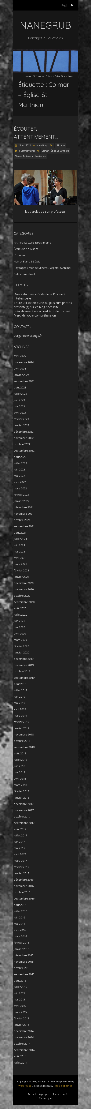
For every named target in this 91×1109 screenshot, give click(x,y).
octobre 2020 (22, 596)
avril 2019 (20, 709)
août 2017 (20, 829)
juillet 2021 (20, 539)
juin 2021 (19, 545)
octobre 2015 (22, 968)
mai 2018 (19, 772)
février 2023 (21, 419)
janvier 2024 (21, 375)
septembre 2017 (24, 823)
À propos (44, 1094)
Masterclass (40, 156)
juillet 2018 (20, 760)
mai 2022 (19, 476)
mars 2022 (20, 488)
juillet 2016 (20, 911)
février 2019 (21, 722)
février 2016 (21, 943)
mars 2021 (20, 564)
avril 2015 (20, 1006)
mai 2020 (19, 627)
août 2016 (20, 905)
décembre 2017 (23, 804)
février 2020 (21, 646)
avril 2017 (20, 854)
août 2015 (20, 980)
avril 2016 (20, 930)
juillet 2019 (20, 690)
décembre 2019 (23, 659)
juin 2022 (19, 469)
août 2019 (20, 684)
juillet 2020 (20, 614)
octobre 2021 (22, 520)
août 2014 (20, 1056)
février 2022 (21, 495)
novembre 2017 (24, 810)
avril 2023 (20, 413)
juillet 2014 (20, 1062)
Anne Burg (41, 145)
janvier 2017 (21, 873)
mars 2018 (20, 785)
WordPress (24, 1085)
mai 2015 (19, 999)
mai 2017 (19, 848)
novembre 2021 (24, 513)
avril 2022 (20, 482)
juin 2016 (19, 917)
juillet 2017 (20, 835)
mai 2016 (19, 924)
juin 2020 (19, 621)
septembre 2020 (24, 602)
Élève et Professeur (24, 156)
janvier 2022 (21, 501)
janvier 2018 (21, 797)
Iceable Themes (63, 1085)
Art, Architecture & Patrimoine (32, 242)
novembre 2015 (24, 961)
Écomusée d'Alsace (26, 249)
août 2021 (20, 532)
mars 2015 (20, 1012)
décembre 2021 (23, 507)
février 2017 (21, 867)
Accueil (28, 76)
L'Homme (60, 145)
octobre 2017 (22, 816)
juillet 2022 (20, 463)
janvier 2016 (21, 949)
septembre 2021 (24, 526)
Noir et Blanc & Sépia (27, 261)
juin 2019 (19, 696)
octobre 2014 (22, 1043)
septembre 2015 (24, 974)
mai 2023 (19, 406)
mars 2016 (20, 936)
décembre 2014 (23, 1031)
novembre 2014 (24, 1037)
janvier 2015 (21, 1025)
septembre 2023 (24, 381)
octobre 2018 (22, 741)
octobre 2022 (22, 444)
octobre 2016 (22, 892)
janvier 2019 (21, 728)
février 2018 (21, 791)
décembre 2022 (23, 431)
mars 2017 (20, 861)
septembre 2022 (24, 450)
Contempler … (47, 1098)
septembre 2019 (24, 678)
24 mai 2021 (24, 145)
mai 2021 (19, 551)
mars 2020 (20, 640)
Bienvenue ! (60, 1094)
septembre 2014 (24, 1050)
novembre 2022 (24, 438)
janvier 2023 (21, 425)
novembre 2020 (24, 589)
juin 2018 (19, 766)
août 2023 (20, 387)
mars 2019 (20, 715)
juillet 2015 (20, 987)
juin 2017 (19, 842)
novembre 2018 (24, 734)
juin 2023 (19, 400)
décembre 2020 (23, 583)
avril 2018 (20, 778)
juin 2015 (19, 993)
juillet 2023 (20, 394)
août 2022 (20, 457)
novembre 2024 (24, 362)
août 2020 (20, 608)
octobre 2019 (22, 671)
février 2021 (21, 570)
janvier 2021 (21, 577)
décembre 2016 (23, 879)
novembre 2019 (24, 665)
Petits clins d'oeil (24, 274)
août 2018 (20, 753)
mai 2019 (19, 703)
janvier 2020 (21, 652)
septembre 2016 (24, 898)
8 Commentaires (27, 150)
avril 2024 (20, 368)
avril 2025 (20, 356)
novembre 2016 (24, 886)
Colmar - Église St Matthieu (55, 150)
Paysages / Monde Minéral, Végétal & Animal (42, 268)
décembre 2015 (23, 955)
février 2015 (21, 1018)
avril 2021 (20, 558)
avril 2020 (20, 633)
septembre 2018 (24, 747)
